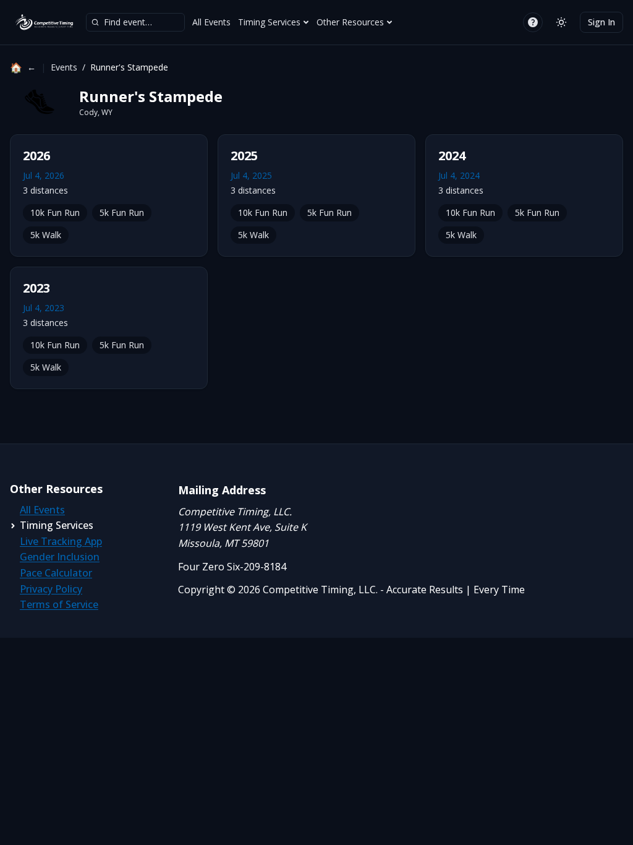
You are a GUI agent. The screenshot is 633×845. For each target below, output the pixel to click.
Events (64, 67)
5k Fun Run (122, 212)
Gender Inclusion (60, 557)
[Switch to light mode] (561, 22)
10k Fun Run (55, 212)
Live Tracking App (61, 541)
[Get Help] (533, 22)
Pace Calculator (56, 573)
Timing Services (269, 22)
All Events (211, 22)
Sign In (601, 22)
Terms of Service (59, 604)
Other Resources (350, 22)
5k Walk (45, 235)
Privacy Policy (51, 589)
